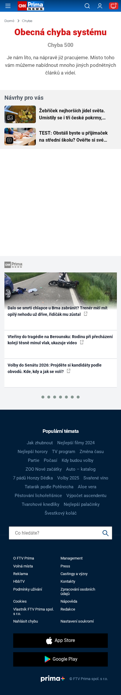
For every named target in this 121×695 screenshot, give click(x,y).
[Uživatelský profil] (100, 6)
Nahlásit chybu (25, 621)
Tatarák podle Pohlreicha (49, 486)
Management (71, 558)
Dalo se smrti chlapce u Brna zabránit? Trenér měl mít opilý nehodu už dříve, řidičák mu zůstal (57, 311)
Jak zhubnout (40, 442)
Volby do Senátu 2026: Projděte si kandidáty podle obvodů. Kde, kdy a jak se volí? (55, 368)
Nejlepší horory (33, 451)
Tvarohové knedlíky (40, 504)
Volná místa (23, 566)
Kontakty (67, 581)
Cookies (20, 601)
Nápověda (68, 601)
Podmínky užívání (27, 589)
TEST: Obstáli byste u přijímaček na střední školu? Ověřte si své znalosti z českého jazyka (73, 137)
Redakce (67, 609)
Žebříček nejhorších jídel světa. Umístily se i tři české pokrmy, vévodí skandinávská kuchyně (72, 114)
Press (65, 566)
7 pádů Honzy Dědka (33, 478)
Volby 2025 (68, 478)
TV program (63, 451)
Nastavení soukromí (77, 621)
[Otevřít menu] (8, 6)
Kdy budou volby (77, 460)
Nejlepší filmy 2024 (76, 442)
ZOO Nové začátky (44, 469)
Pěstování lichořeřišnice (38, 495)
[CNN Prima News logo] (31, 6)
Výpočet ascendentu (86, 495)
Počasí (50, 460)
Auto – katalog (80, 469)
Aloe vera (87, 486)
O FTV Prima (23, 558)
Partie (33, 460)
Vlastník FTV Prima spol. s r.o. (33, 611)
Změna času (92, 451)
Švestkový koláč (61, 513)
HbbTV (19, 581)
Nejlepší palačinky (82, 504)
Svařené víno (95, 478)
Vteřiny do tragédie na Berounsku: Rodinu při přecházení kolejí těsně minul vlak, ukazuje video (60, 339)
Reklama (20, 574)
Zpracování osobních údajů (77, 591)
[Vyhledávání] (87, 5)
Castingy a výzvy (74, 574)
